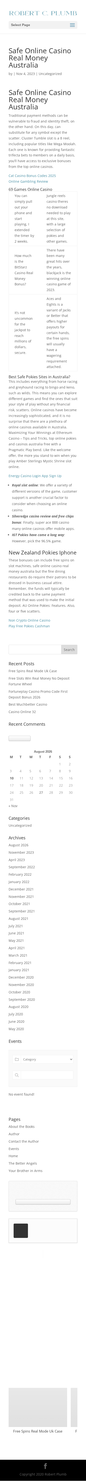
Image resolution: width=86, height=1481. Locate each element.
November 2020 (21, 984)
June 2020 (16, 1021)
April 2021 (17, 948)
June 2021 (16, 933)
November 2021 (21, 896)
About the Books (22, 1126)
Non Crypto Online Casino (29, 620)
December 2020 (21, 977)
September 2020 (22, 999)
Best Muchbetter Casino (28, 704)
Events (14, 1148)
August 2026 (18, 845)
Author (14, 1134)
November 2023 (21, 852)
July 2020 (16, 1014)
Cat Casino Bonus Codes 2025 (32, 175)
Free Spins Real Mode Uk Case (33, 671)
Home (13, 1156)
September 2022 (22, 867)
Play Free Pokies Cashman (29, 626)
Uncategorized (20, 825)
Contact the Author (24, 1141)
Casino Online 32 (22, 711)
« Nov (13, 806)
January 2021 (19, 970)
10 (12, 778)
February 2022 (20, 874)
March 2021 (18, 955)
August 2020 (18, 1006)
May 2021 (16, 940)
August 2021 (18, 918)
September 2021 (22, 911)
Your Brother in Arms (26, 1170)
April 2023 (17, 860)
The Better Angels (23, 1163)
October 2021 (19, 903)
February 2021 (20, 962)
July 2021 (16, 926)
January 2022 (19, 881)
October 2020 (19, 992)
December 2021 (21, 889)
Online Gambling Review (28, 181)
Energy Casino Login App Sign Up (35, 476)
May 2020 (16, 1029)
